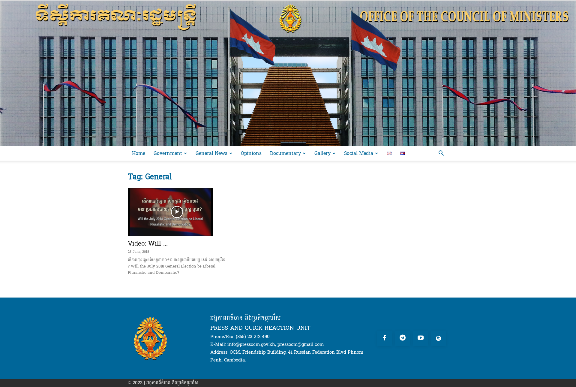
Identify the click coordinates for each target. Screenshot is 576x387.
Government (168, 153)
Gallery (322, 153)
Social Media (358, 153)
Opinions (251, 153)
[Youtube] (420, 338)
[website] (438, 338)
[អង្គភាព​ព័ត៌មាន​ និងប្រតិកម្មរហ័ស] (288, 73)
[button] (441, 154)
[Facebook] (384, 338)
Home (138, 153)
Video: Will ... (148, 243)
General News (211, 153)
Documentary (285, 153)
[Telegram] (402, 338)
